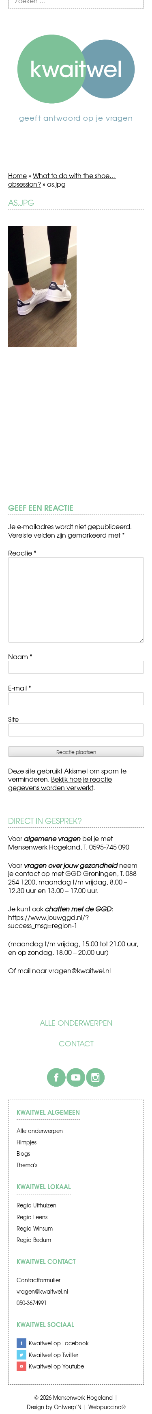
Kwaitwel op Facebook (59, 1343)
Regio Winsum (35, 1228)
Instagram (95, 1077)
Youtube (76, 1077)
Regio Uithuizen (36, 1205)
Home (17, 175)
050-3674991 (32, 1303)
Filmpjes (26, 1142)
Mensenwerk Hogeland (83, 1397)
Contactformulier (38, 1280)
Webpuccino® (107, 1407)
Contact (76, 1043)
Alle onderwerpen (76, 1022)
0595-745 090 (109, 847)
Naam (20, 656)
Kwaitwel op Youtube (56, 1366)
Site (13, 719)
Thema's (27, 1165)
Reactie (22, 553)
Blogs (23, 1153)
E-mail (19, 688)
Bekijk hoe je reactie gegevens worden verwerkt (60, 783)
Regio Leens (32, 1217)
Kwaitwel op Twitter (53, 1355)
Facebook (56, 1077)
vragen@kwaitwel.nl (42, 1291)
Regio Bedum (34, 1240)
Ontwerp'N (67, 1407)
